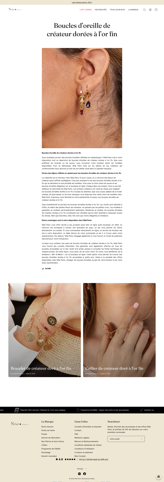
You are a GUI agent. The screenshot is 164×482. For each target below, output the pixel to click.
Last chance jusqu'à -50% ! (82, 2)
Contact (78, 430)
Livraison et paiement (84, 452)
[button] (144, 9)
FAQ (76, 434)
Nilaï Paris (78, 478)
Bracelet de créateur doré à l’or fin (41, 368)
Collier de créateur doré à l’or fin (114, 368)
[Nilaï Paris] (15, 9)
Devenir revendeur (49, 456)
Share (48, 268)
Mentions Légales (82, 438)
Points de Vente (48, 430)
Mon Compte (80, 456)
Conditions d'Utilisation (84, 449)
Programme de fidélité (50, 449)
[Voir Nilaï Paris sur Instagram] (79, 473)
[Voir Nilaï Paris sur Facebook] (84, 473)
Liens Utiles (81, 421)
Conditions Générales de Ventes (88, 445)
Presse (44, 434)
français (80, 469)
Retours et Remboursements (86, 441)
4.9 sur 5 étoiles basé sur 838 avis (93, 459)
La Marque (47, 421)
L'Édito (44, 445)
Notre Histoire (47, 427)
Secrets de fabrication (50, 438)
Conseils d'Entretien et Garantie (88, 427)
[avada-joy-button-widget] (158, 476)
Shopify (92, 478)
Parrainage (45, 452)
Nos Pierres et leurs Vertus (52, 441)
